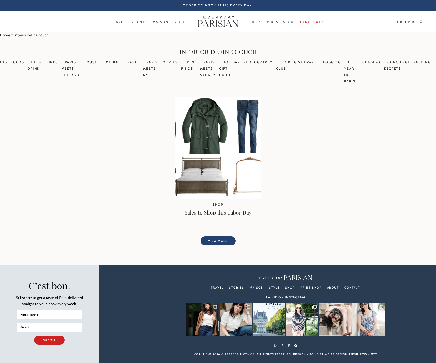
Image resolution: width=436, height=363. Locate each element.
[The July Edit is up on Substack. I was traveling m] (368, 319)
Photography (258, 62)
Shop (218, 204)
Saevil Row (357, 354)
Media (112, 62)
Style (274, 287)
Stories (236, 287)
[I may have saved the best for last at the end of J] (335, 319)
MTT (374, 354)
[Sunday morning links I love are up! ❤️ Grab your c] (202, 319)
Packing (422, 62)
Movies (170, 62)
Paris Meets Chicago (71, 68)
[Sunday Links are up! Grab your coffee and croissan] (236, 319)
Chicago (371, 62)
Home (5, 35)
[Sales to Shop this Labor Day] (218, 197)
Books (17, 62)
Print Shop (311, 287)
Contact (352, 287)
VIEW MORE (218, 241)
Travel (132, 62)
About (333, 287)
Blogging (331, 62)
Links (52, 62)
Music (93, 62)
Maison (257, 287)
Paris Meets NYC (150, 68)
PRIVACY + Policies (308, 354)
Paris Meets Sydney (208, 68)
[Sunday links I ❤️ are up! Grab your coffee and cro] (302, 319)
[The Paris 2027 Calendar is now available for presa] (269, 319)
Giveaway (304, 62)
